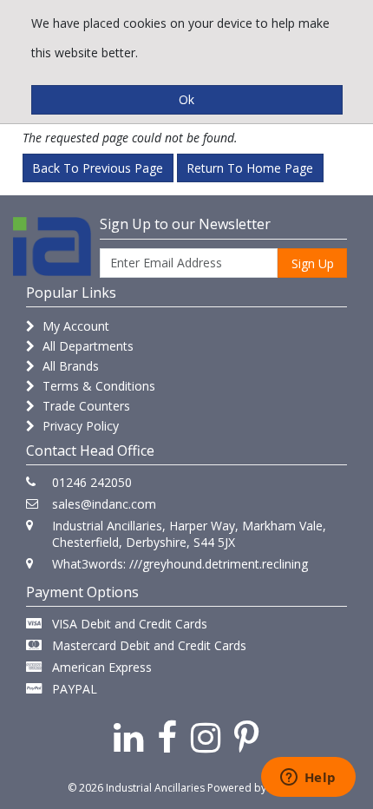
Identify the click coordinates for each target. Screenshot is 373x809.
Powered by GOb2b (256, 787)
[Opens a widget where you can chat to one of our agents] (308, 778)
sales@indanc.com (104, 504)
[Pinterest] (246, 736)
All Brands (69, 366)
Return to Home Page (249, 168)
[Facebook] (167, 736)
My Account (74, 326)
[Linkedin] (128, 736)
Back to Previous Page (97, 168)
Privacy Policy (79, 426)
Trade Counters (84, 406)
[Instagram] (205, 736)
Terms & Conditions (97, 386)
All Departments (86, 346)
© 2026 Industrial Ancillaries (136, 787)
